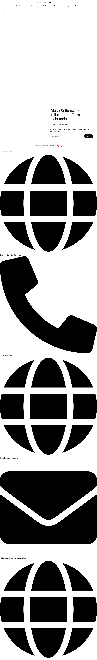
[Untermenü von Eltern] (58, 5)
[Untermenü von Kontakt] (80, 5)
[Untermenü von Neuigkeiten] (73, 5)
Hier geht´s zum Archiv (60, 124)
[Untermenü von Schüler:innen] (51, 5)
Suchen (88, 136)
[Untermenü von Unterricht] (32, 5)
